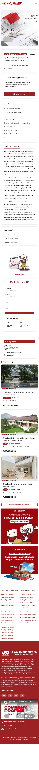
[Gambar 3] (18, 432)
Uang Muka (8, 294)
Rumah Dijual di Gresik (7, 600)
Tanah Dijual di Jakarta (7, 623)
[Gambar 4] (19, 432)
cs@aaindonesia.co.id (10, 729)
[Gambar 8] (23, 432)
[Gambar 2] (17, 432)
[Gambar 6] (21, 432)
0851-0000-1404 (9, 725)
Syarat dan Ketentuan (22, 739)
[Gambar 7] (22, 432)
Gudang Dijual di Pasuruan (27, 605)
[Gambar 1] (18, 386)
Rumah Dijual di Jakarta (7, 605)
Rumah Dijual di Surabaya (8, 594)
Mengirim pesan (21, 94)
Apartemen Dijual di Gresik (27, 617)
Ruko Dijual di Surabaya (7, 627)
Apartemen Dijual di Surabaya (28, 612)
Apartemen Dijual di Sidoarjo (28, 614)
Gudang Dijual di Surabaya (27, 594)
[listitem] (4, 695)
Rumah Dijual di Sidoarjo (7, 597)
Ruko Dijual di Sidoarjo (7, 630)
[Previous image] (3, 376)
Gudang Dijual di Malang (27, 602)
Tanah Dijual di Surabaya (8, 612)
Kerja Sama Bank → (19, 274)
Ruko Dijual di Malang (7, 635)
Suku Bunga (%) (9, 306)
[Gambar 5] (20, 432)
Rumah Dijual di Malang (7, 602)
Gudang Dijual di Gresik (26, 600)
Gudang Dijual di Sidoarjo (27, 597)
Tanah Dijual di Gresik (7, 617)
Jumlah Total (8, 288)
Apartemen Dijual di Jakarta (28, 623)
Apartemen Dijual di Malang (28, 620)
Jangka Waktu (8, 300)
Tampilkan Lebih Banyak (26, 608)
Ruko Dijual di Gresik (7, 632)
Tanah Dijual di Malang (7, 620)
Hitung (19, 313)
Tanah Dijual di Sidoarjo (7, 614)
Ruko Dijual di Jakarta (7, 638)
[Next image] (35, 376)
